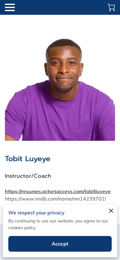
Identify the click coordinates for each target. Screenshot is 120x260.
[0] (111, 7)
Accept (60, 244)
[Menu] (10, 7)
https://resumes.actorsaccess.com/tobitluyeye (58, 191)
